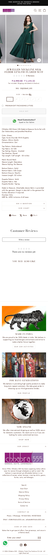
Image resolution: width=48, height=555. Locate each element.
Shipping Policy (24, 495)
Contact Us (24, 506)
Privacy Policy (24, 499)
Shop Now (24, 440)
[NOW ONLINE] (24, 411)
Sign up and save (23, 527)
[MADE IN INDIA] (24, 318)
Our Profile (24, 393)
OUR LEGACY (23, 446)
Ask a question (24, 203)
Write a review (24, 239)
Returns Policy (24, 492)
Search (24, 485)
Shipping (21, 83)
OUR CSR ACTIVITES (23, 347)
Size (22, 94)
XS (17, 99)
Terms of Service (24, 502)
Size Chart (24, 208)
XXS (9, 99)
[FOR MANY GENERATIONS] (24, 365)
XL (39, 99)
